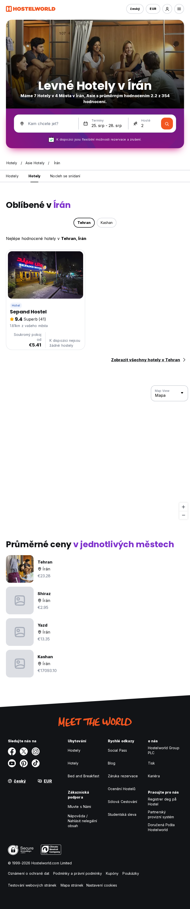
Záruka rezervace (123, 776)
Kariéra (154, 776)
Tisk (151, 763)
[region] (95, 452)
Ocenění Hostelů (122, 789)
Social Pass (117, 750)
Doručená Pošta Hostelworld (161, 827)
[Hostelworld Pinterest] (24, 763)
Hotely (73, 763)
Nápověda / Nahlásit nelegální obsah (82, 821)
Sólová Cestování (122, 802)
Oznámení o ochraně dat (28, 873)
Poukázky (130, 873)
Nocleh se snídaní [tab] (65, 176)
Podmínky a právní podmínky (77, 873)
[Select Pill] (167, 9)
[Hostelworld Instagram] (36, 751)
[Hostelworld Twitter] (24, 751)
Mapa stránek (72, 885)
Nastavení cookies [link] (101, 885)
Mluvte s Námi (79, 806)
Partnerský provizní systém (161, 814)
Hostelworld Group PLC (163, 750)
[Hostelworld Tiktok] (36, 763)
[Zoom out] (183, 515)
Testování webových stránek (32, 885)
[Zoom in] (183, 507)
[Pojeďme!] (167, 123)
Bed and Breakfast (83, 776)
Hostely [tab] (12, 176)
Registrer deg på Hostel (162, 801)
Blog (111, 763)
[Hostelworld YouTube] (12, 763)
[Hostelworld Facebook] (12, 751)
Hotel (16, 305)
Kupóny (112, 873)
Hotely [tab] (34, 176)
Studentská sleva (122, 814)
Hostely (74, 750)
